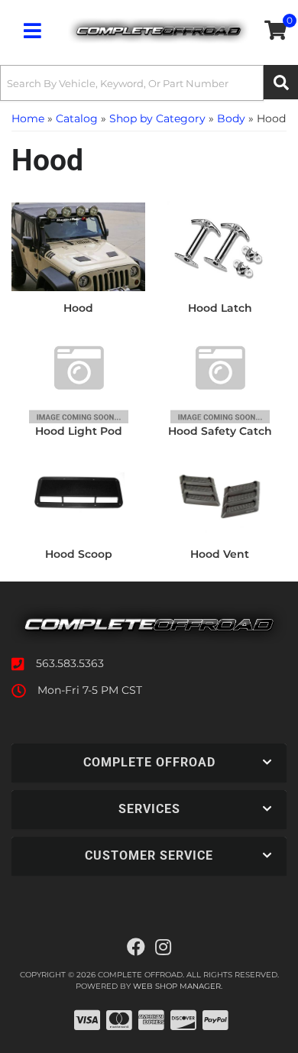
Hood (78, 308)
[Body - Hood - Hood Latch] (220, 246)
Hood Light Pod (78, 431)
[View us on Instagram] (163, 947)
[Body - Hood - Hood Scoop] (78, 492)
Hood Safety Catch (220, 431)
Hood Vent (219, 554)
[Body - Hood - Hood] (78, 246)
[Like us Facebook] (136, 947)
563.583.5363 (70, 663)
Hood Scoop (78, 554)
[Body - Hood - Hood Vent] (220, 492)
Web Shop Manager (177, 986)
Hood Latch (220, 308)
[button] (149, 83)
